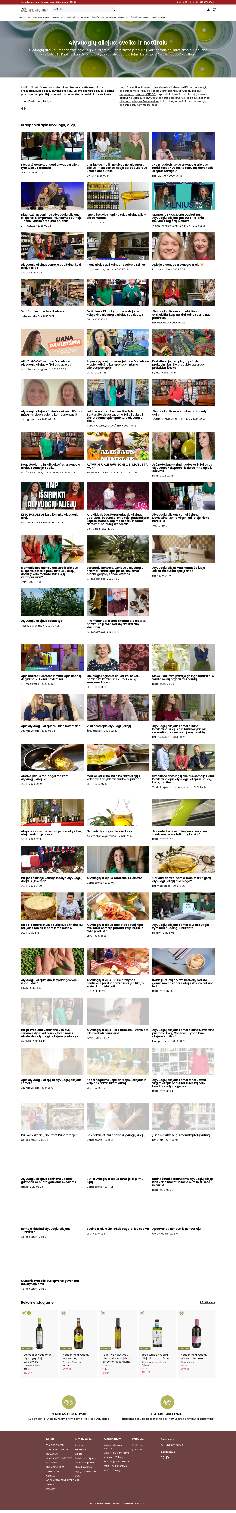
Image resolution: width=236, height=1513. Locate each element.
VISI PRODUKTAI (25, 17)
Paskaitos (137, 1445)
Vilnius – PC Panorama (116, 1452)
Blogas (78, 1453)
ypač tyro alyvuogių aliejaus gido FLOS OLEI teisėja (164, 97)
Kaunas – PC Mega (114, 1457)
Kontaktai (80, 1449)
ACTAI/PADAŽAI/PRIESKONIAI (137, 17)
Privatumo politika (85, 1462)
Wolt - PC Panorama (115, 1465)
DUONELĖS (85, 17)
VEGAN (153, 17)
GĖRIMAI (121, 17)
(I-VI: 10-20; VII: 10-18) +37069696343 (195, 2)
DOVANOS (55, 17)
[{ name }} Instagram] (162, 1457)
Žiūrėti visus (207, 1302)
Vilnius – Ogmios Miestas (113, 1447)
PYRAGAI (161, 17)
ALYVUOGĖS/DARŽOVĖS (70, 17)
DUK (77, 1475)
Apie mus (80, 1445)
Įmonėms (137, 1449)
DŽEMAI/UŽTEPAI (97, 17)
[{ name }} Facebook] (167, 1457)
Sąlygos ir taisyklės (85, 1471)
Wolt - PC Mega (112, 1470)
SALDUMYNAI (111, 17)
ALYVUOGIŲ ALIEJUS (41, 17)
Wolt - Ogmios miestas (116, 1461)
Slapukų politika (84, 1467)
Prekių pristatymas (85, 1458)
